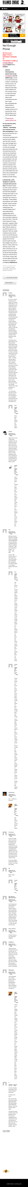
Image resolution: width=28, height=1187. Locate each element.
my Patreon (8, 76)
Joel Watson (16, 805)
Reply (11, 297)
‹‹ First (7, 40)
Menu (5, 8)
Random (16, 40)
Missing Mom (10, 282)
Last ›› (7, 42)
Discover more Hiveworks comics (14, 35)
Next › (21, 40)
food (8, 270)
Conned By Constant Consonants (14, 277)
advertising (8, 267)
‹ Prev (11, 40)
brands (13, 267)
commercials (5, 268)
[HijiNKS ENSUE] (14, 2)
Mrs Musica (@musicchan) (12, 897)
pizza (11, 270)
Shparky (15, 466)
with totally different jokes (10, 63)
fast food (5, 270)
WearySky (11, 970)
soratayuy (11, 942)
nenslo (10, 431)
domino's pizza (12, 268)
